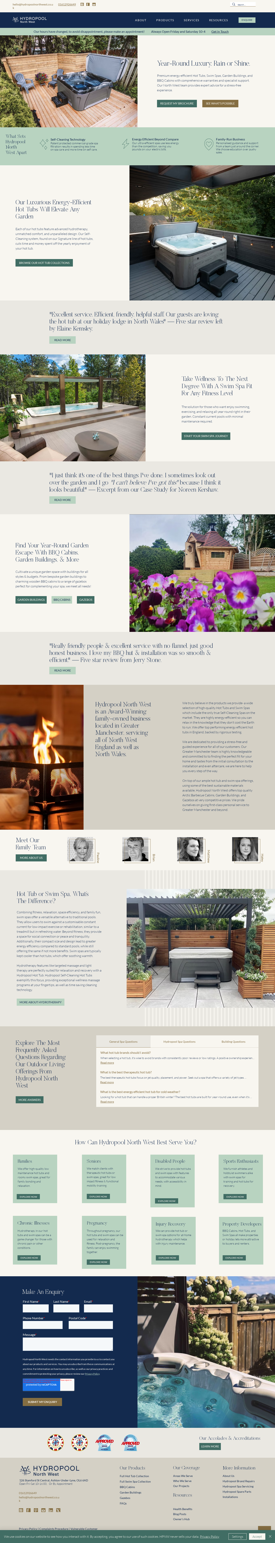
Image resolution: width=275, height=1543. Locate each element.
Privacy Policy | (29, 1528)
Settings (237, 1537)
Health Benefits (182, 1509)
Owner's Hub (181, 1519)
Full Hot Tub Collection (134, 1476)
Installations (230, 1497)
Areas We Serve (183, 1476)
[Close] (270, 1536)
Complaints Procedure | (54, 1528)
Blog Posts (179, 1514)
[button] (141, 20)
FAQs (123, 1503)
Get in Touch (220, 31)
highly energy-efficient (221, 718)
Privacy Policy (209, 1537)
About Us (228, 1476)
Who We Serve (182, 1481)
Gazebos (125, 1498)
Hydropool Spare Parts (237, 1491)
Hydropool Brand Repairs (239, 1481)
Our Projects (181, 1486)
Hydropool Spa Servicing (238, 1486)
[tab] (123, 1042)
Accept (257, 1537)
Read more (107, 1062)
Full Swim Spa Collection (135, 1481)
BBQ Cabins (127, 1487)
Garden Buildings (130, 1492)
